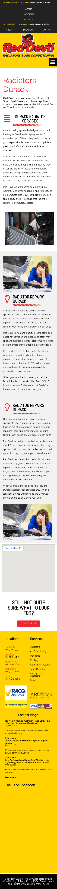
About (28, 9)
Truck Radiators (38, 669)
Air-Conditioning (38, 651)
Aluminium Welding (40, 664)
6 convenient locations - (15, 24)
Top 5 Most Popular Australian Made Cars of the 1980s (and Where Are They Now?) (27, 722)
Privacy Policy (25, 881)
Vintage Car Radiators (36, 674)
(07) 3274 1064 (12, 671)
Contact (28, 19)
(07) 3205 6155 (12, 657)
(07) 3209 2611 (12, 664)
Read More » (10, 738)
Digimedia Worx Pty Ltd (36, 884)
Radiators (35, 647)
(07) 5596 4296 (12, 679)
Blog (32, 680)
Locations (28, 14)
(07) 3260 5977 (12, 649)
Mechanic (35, 656)
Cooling (34, 660)
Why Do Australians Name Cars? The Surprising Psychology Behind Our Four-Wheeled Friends (27, 761)
